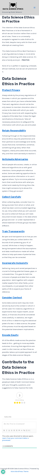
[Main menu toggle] (34, 7)
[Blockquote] (19, 430)
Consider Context (12, 297)
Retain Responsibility (14, 130)
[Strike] (11, 430)
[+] (29, 430)
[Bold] (4, 430)
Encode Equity (10, 335)
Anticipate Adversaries (15, 159)
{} (26, 430)
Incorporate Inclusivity (15, 263)
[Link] (24, 430)
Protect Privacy (11, 90)
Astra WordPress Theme (19, 471)
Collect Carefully (11, 196)
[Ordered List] (14, 430)
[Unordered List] (16, 430)
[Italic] (6, 430)
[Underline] (9, 430)
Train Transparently (13, 231)
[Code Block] (21, 430)
